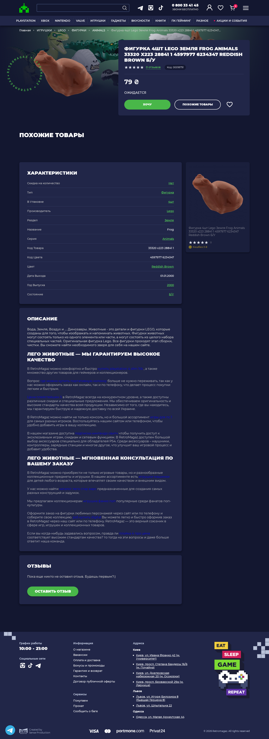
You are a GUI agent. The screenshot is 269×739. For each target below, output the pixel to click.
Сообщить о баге (85, 711)
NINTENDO (62, 20)
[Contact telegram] (39, 666)
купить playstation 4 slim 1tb (120, 369)
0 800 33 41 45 (185, 5)
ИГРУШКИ (98, 20)
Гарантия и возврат (87, 671)
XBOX (45, 20)
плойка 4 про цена (134, 533)
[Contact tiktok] (31, 666)
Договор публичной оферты (94, 681)
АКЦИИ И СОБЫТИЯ (232, 20)
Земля (169, 220)
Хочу (147, 104)
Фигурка (167, 192)
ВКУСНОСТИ (140, 20)
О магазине (81, 649)
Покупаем (80, 700)
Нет (171, 183)
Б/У (171, 294)
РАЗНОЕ (202, 20)
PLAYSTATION (25, 20)
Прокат (78, 706)
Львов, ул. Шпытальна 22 (154, 705)
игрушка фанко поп (99, 501)
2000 (170, 285)
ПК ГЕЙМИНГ (181, 20)
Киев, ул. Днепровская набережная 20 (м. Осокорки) (158, 674)
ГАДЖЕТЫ (118, 20)
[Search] (124, 8)
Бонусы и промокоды (89, 665)
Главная (25, 30)
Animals (168, 239)
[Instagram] (23, 666)
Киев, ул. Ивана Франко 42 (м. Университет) (158, 657)
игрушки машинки (154, 477)
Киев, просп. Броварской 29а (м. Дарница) (159, 683)
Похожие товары (198, 104)
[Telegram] (10, 730)
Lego (170, 211)
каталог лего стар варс (77, 489)
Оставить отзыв (53, 591)
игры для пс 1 (161, 417)
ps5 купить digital (87, 517)
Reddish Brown (163, 266)
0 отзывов (153, 67)
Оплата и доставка (86, 660)
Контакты (80, 676)
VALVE (80, 20)
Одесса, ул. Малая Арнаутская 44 (160, 717)
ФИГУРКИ (79, 30)
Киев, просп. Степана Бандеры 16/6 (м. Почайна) (161, 666)
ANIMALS (98, 30)
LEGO (62, 30)
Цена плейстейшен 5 (44, 397)
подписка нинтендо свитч (96, 433)
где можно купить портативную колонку (73, 381)
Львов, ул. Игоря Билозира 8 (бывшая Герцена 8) (157, 698)
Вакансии (80, 655)
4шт (171, 202)
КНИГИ (160, 20)
